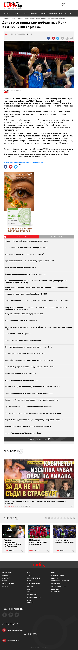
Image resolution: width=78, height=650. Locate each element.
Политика (6, 578)
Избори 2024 (55, 589)
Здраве (29, 575)
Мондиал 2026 (55, 13)
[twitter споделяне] (57, 38)
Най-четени (56, 237)
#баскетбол (34, 163)
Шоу (28, 572)
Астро (29, 600)
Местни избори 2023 (58, 586)
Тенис (16, 13)
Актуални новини (33, 583)
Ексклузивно (9, 506)
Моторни (33, 13)
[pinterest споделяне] (53, 38)
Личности (30, 603)
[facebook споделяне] (48, 38)
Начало (7, 18)
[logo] (13, 5)
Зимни (43, 13)
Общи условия (56, 578)
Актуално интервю (34, 597)
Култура (5, 586)
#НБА (41, 163)
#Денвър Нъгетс (10, 163)
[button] (46, 518)
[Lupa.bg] (6, 92)
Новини (5, 575)
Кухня (29, 581)
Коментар (30, 586)
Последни (22, 237)
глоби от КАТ (56, 583)
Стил (28, 589)
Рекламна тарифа (57, 575)
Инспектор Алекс (33, 578)
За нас (53, 572)
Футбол (7, 13)
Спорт (13, 18)
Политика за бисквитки (60, 581)
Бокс (24, 13)
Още (67, 13)
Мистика (30, 592)
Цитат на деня (32, 594)
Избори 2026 (55, 592)
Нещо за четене (8, 583)
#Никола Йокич (23, 163)
